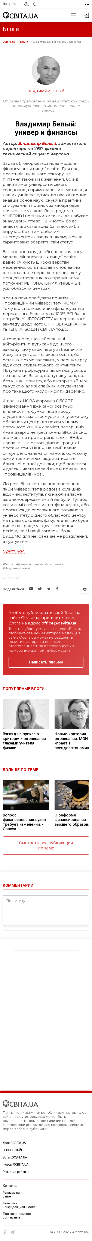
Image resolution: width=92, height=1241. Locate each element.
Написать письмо (46, 662)
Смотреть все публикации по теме (46, 845)
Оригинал (14, 551)
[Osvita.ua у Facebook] (5, 1232)
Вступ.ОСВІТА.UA (15, 1157)
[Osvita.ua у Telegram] (12, 1232)
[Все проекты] (87, 4)
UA (14, 4)
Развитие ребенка (16, 1172)
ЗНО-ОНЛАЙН (13, 1150)
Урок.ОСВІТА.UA (14, 1143)
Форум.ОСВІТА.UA (15, 1164)
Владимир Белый (37, 143)
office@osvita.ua (59, 623)
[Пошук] (35, 4)
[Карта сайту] (26, 4)
